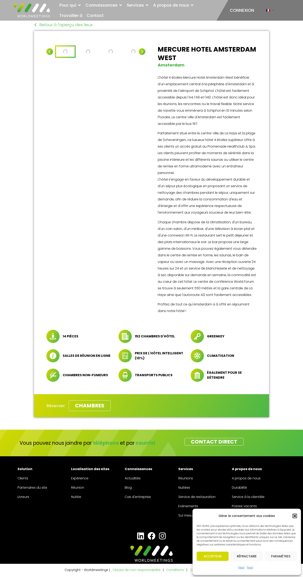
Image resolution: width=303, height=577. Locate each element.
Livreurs (23, 496)
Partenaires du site (32, 487)
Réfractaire (247, 556)
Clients (23, 478)
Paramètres (280, 556)
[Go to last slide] (49, 51)
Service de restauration (197, 496)
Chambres (89, 405)
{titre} (241, 567)
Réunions (185, 478)
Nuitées (184, 487)
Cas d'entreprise (138, 496)
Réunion (77, 487)
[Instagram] (162, 535)
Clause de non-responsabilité (136, 570)
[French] (268, 11)
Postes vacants (244, 506)
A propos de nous (246, 478)
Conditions (175, 570)
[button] (295, 516)
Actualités (133, 478)
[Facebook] (151, 535)
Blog (128, 487)
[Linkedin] (140, 535)
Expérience (79, 478)
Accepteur (213, 556)
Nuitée (76, 496)
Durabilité (239, 487)
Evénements (188, 506)
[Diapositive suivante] (142, 51)
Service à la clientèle (248, 496)
